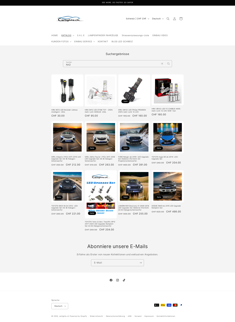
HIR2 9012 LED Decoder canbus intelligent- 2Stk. (64, 111)
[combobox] (117, 63)
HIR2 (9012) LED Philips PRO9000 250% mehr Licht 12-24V (132, 111)
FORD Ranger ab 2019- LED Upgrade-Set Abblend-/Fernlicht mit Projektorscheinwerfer (133, 159)
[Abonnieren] (140, 262)
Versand (138, 316)
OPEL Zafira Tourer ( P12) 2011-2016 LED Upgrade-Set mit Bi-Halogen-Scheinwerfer (100, 159)
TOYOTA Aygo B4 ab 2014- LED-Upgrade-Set (165, 158)
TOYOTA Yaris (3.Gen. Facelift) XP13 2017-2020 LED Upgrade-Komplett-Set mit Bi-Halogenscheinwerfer (100, 224)
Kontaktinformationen (166, 316)
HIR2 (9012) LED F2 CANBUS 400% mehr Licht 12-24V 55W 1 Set (166, 110)
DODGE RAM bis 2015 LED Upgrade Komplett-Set (166, 207)
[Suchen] (168, 63)
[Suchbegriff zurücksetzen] (162, 63)
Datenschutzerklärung (115, 316)
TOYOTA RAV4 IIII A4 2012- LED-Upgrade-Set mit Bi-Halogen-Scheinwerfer (64, 208)
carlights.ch (64, 316)
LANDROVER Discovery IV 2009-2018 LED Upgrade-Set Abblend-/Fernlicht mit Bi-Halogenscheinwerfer (133, 208)
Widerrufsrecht (96, 316)
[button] (67, 35)
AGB (130, 316)
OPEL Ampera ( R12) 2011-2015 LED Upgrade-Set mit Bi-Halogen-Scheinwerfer (66, 159)
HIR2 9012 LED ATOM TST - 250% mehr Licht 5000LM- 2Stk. (99, 111)
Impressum (149, 316)
